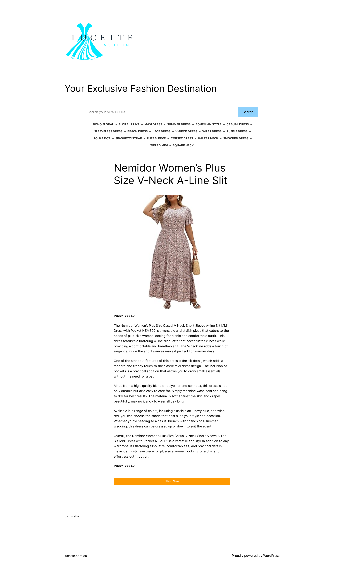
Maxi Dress (153, 124)
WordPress (271, 555)
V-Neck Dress (186, 131)
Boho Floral (103, 124)
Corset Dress (182, 138)
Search (248, 112)
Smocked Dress (235, 138)
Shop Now (172, 481)
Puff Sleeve (156, 138)
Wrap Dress (211, 131)
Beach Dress (137, 131)
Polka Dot (102, 138)
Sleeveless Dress (108, 131)
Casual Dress (237, 124)
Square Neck (183, 145)
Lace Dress (161, 131)
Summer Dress (178, 124)
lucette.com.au (75, 556)
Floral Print (129, 124)
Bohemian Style (208, 124)
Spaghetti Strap (128, 138)
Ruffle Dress (236, 131)
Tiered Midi (159, 145)
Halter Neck (208, 138)
